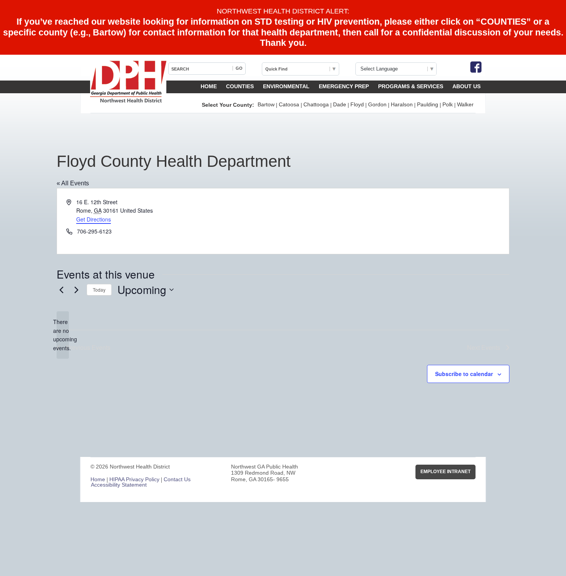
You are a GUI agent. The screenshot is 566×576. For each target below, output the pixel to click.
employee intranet (445, 471)
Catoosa (289, 104)
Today (99, 289)
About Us (466, 86)
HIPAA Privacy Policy (134, 479)
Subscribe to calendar (464, 374)
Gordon (377, 104)
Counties (240, 86)
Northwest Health (128, 82)
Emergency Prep (344, 86)
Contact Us (177, 479)
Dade (339, 104)
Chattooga (316, 104)
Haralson (402, 104)
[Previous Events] (61, 289)
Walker (465, 104)
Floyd (357, 104)
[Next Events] (76, 289)
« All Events (73, 183)
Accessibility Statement (119, 485)
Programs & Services (410, 86)
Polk (447, 104)
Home (209, 86)
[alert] (63, 335)
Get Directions (93, 219)
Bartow (266, 104)
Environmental (286, 86)
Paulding (427, 104)
